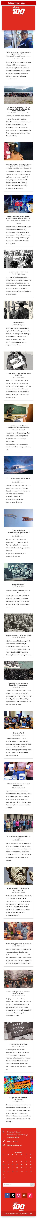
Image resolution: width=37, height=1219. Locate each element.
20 (17, 1168)
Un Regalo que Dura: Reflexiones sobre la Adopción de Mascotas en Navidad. (18, 165)
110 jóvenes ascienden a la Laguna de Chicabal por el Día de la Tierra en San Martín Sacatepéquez (18, 109)
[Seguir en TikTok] (30, 1195)
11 (8, 1164)
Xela (23, 59)
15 (26, 1164)
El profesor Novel (18, 733)
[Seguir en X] (12, 1195)
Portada (15, 59)
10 (3, 1164)
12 (12, 1164)
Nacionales (23, 56)
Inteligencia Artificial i (18, 584)
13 (17, 1164)
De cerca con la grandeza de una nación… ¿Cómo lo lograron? (18, 992)
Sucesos (19, 59)
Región (18, 115)
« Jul (4, 1177)
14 (21, 1164)
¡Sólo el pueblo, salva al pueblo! (18, 271)
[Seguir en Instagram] (18, 1195)
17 (3, 1168)
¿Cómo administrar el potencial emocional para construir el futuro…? (18, 532)
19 (12, 1168)
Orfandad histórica (18, 322)
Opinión (29, 56)
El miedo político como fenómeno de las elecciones (18, 374)
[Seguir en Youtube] (24, 1195)
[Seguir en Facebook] (7, 1195)
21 (21, 1168)
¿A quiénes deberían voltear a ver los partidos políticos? (18, 784)
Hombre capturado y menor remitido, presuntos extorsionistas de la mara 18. (18, 217)
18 (8, 1168)
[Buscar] (32, 1185)
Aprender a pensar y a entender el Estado (18, 635)
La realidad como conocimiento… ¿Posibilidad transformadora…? (18, 684)
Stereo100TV (24, 115)
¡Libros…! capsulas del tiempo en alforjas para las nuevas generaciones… (18, 426)
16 (30, 1164)
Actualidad (17, 56)
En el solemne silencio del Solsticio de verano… (18, 479)
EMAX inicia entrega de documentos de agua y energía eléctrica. (19, 53)
